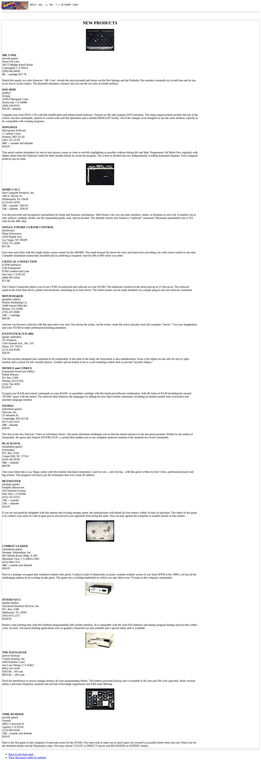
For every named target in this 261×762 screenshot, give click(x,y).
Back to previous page (21, 754)
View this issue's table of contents (27, 757)
